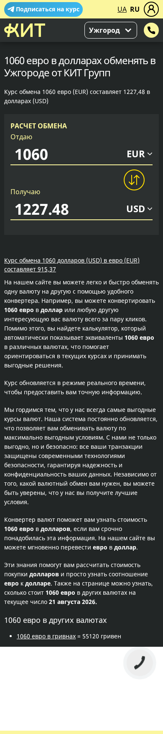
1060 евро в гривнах (46, 636)
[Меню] (151, 9)
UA (122, 9)
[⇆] (134, 179)
